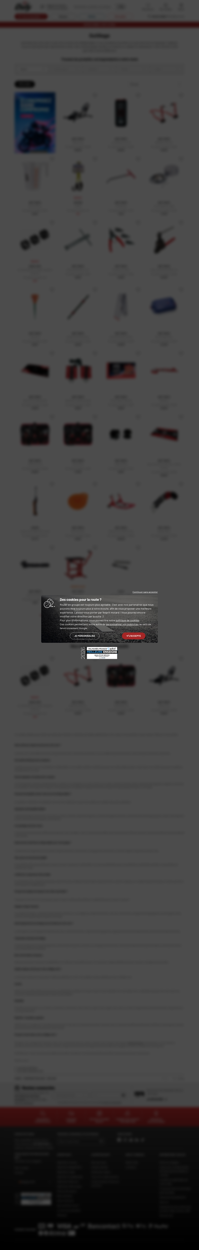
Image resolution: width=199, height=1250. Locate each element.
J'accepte (135, 635)
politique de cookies (127, 620)
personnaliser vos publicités (122, 624)
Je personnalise (84, 635)
